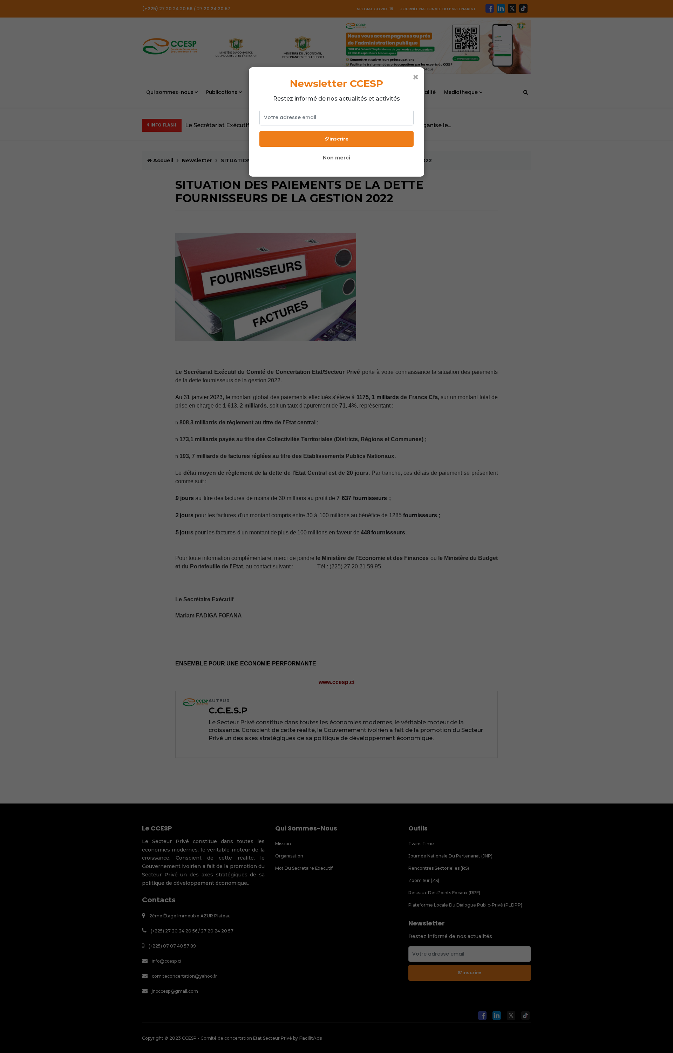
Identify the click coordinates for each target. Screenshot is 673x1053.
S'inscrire (336, 139)
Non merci (336, 158)
